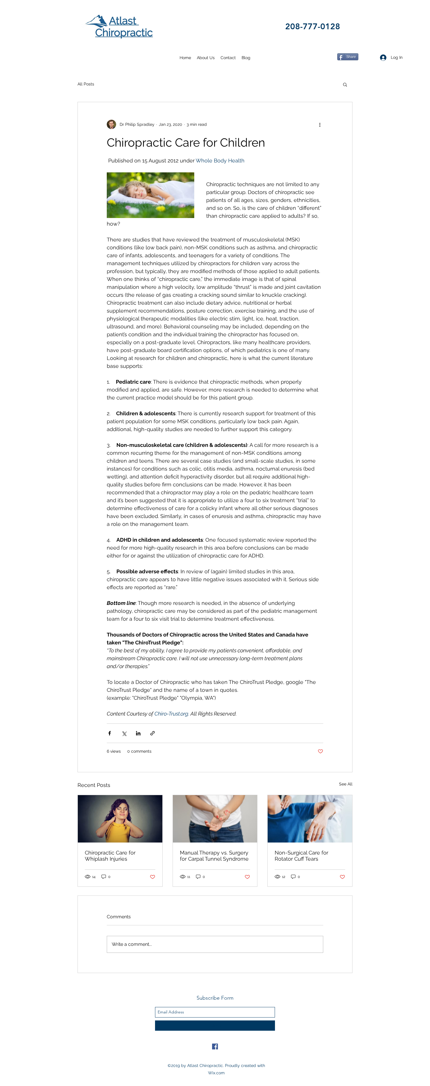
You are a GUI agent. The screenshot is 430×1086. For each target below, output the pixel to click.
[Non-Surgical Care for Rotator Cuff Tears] (310, 819)
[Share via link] (152, 733)
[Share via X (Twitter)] (124, 733)
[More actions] (319, 124)
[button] (345, 84)
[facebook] (215, 1046)
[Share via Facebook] (109, 733)
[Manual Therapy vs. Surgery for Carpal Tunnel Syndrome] (215, 819)
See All (345, 784)
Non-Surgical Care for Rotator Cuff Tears (301, 856)
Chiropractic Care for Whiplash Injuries (110, 856)
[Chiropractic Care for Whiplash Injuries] (120, 819)
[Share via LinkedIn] (138, 733)
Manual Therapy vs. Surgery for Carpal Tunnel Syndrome (214, 856)
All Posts (86, 84)
